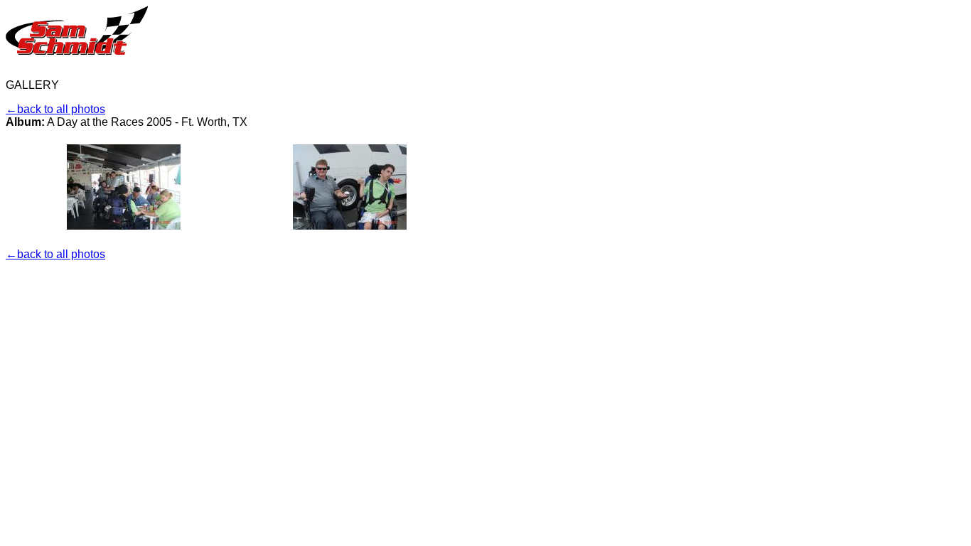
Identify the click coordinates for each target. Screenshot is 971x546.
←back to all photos (55, 109)
